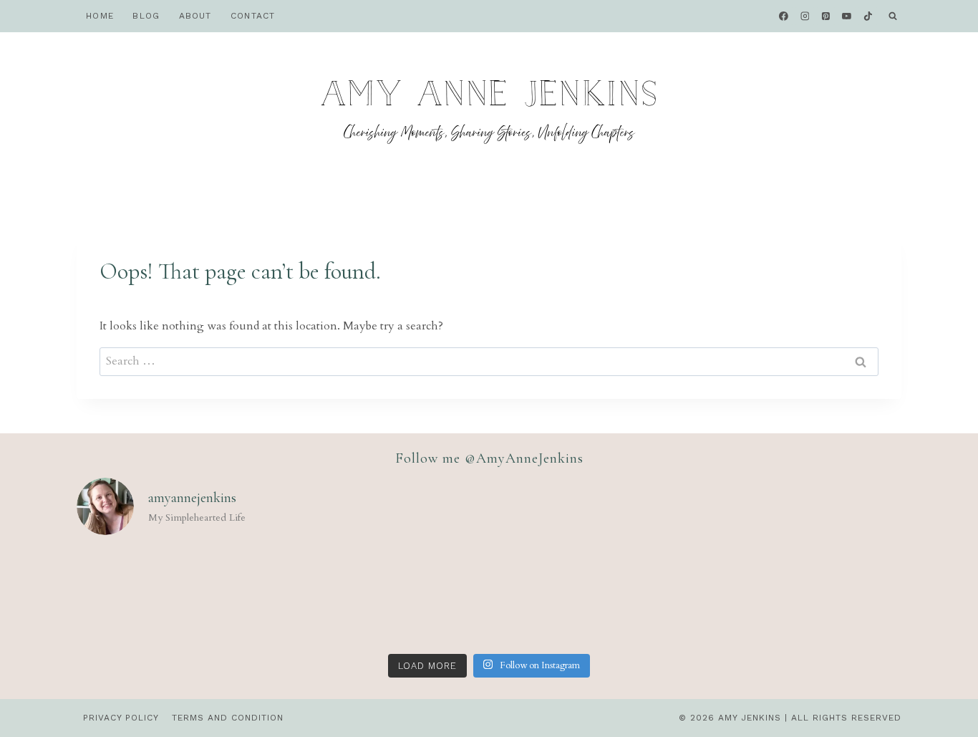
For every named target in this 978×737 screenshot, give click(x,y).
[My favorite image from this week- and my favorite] (489, 597)
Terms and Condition (228, 718)
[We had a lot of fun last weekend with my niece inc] (655, 597)
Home (100, 16)
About (195, 16)
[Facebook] (784, 16)
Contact (253, 16)
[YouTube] (847, 16)
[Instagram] (804, 16)
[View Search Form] (892, 16)
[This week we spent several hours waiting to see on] (156, 597)
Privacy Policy (121, 718)
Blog (146, 16)
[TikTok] (867, 16)
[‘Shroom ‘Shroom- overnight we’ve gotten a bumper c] (322, 597)
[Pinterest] (826, 16)
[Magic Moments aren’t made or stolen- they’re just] (821, 597)
